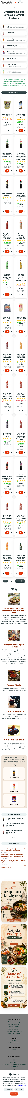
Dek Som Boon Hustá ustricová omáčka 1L (21, 476)
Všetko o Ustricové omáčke (14, 740)
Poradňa (14, 1038)
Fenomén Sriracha (14, 685)
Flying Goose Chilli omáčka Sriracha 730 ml (20, 395)
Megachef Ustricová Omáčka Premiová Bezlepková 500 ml (21, 278)
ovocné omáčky (11, 64)
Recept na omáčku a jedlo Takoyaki (14, 646)
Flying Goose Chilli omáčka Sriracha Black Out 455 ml (7, 236)
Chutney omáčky (11, 58)
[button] (5, 130)
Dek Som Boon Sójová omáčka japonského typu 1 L (21, 196)
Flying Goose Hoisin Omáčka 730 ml (7, 435)
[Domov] (6, 2)
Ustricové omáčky (12, 45)
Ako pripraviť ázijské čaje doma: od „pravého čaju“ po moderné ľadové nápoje (13, 861)
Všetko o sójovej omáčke (14, 711)
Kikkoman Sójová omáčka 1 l (7, 194)
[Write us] (14, 1070)
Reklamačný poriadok (14, 1029)
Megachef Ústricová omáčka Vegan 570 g (7, 276)
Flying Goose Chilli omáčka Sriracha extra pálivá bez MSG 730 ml (20, 436)
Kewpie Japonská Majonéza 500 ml (21, 317)
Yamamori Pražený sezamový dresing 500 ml (20, 236)
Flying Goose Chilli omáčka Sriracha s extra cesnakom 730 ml (7, 396)
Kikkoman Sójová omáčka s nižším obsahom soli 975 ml (7, 155)
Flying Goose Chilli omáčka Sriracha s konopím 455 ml (21, 558)
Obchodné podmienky (14, 1022)
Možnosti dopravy (14, 1026)
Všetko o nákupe (14, 1019)
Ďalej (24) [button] (19, 581)
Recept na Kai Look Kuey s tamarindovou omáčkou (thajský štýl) (14, 610)
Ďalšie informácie (21, 1085)
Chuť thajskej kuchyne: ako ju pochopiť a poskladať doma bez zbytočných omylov (12, 855)
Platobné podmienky (14, 1024)
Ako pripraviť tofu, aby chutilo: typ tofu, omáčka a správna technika (14, 866)
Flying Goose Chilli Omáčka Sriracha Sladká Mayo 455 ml (7, 558)
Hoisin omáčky (11, 51)
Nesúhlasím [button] (19, 1089)
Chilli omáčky (10, 32)
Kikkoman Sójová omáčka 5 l (7, 115)
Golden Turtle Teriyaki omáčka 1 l (21, 116)
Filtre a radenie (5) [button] (13, 92)
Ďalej (13, 837)
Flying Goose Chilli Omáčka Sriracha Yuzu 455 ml (7, 518)
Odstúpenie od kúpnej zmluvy (14, 1031)
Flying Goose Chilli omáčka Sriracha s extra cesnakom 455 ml (21, 518)
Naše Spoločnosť (14, 1047)
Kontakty (14, 1049)
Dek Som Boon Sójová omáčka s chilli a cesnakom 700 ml (7, 477)
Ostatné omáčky (11, 71)
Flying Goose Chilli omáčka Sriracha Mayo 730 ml (21, 357)
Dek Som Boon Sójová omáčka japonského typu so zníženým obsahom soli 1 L (21, 156)
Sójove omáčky (11, 26)
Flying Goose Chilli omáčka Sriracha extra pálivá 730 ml (7, 357)
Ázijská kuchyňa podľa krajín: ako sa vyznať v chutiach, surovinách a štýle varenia (13, 849)
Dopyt (14, 1040)
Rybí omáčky (10, 39)
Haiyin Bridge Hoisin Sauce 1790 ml (7, 318)
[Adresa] (14, 1059)
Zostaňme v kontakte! (14, 1043)
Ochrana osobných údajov (14, 1033)
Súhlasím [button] (14, 1093)
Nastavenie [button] (9, 1089)
